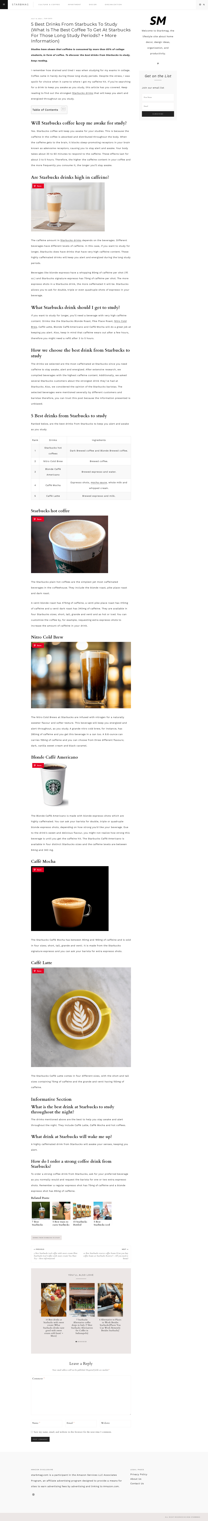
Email (71, 1422)
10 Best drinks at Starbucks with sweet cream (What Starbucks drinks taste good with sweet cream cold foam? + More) (53, 1327)
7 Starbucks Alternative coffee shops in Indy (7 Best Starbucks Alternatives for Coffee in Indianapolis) (82, 1326)
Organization (113, 4)
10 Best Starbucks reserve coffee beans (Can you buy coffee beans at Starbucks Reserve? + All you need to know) (105, 1254)
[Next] (121, 1311)
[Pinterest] (200, 4)
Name (36, 1422)
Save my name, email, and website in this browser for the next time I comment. (73, 1432)
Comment (38, 1378)
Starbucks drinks (82, 93)
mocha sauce (99, 482)
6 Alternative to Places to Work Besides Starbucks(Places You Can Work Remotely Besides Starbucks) (110, 1325)
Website (105, 1422)
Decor (93, 4)
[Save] (38, 186)
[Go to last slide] (40, 1311)
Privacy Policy (138, 1474)
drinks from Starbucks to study (46, 1237)
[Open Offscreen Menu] (4, 4)
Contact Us (137, 1483)
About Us (136, 1479)
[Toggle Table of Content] (62, 109)
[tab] (76, 1341)
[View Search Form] (204, 4)
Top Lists (48, 18)
